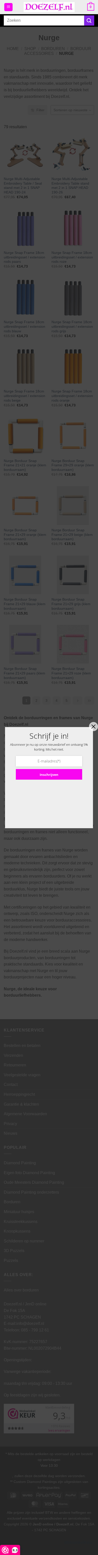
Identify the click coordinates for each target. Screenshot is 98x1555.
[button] (8, 7)
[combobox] (44, 20)
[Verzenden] (89, 20)
